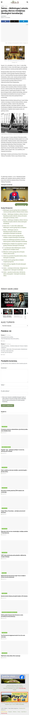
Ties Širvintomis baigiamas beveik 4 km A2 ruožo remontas (13, 636)
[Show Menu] (1, 2)
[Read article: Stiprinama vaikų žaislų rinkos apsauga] (14, 647)
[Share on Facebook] (5, 21)
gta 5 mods (12, 704)
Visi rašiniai (16, 688)
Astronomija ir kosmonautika (9, 612)
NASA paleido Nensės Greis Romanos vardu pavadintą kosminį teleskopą (12, 615)
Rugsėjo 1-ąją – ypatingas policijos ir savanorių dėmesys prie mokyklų (12, 450)
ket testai (3, 702)
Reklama (14, 711)
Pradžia (2, 6)
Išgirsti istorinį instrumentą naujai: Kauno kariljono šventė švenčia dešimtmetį (13, 576)
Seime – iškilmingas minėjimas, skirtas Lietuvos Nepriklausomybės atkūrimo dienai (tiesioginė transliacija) (15, 221)
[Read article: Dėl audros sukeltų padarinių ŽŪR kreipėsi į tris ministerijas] (14, 482)
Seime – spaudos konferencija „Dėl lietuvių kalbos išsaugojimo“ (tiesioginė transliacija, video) (14, 273)
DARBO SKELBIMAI (20, 704)
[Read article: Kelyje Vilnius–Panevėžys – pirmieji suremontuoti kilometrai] (14, 503)
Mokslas (21, 686)
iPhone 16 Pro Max (23, 702)
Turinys (18, 711)
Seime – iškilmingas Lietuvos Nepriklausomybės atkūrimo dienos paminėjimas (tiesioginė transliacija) (12, 231)
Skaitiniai (5, 688)
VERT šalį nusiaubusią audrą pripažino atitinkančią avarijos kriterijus (13, 555)
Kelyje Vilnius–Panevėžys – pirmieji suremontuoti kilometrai (13, 511)
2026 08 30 (4, 618)
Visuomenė (8, 686)
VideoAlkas (10, 688)
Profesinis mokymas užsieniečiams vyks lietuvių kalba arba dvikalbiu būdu (14, 430)
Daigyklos (7, 704)
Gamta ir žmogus (6, 447)
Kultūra (6, 6)
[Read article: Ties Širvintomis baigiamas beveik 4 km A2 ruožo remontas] (14, 627)
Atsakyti (3, 340)
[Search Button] (27, 2)
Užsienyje (4, 593)
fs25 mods (8, 702)
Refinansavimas (14, 702)
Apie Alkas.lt (23, 711)
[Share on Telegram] (23, 21)
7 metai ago (8, 335)
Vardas (3, 384)
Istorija (4, 572)
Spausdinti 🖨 (21, 205)
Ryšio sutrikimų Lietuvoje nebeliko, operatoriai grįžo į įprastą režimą (14, 470)
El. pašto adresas (5, 391)
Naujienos (9, 685)
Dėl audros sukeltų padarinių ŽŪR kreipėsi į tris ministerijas (12, 491)
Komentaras (4, 368)
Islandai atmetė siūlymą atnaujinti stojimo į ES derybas (14, 596)
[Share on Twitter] (14, 21)
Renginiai (10, 711)
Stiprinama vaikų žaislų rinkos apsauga (10, 656)
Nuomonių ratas (15, 685)
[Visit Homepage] (14, 2)
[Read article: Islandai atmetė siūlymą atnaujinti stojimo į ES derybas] (14, 588)
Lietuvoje (4, 426)
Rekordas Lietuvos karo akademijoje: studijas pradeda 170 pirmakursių (14, 532)
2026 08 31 (4, 432)
